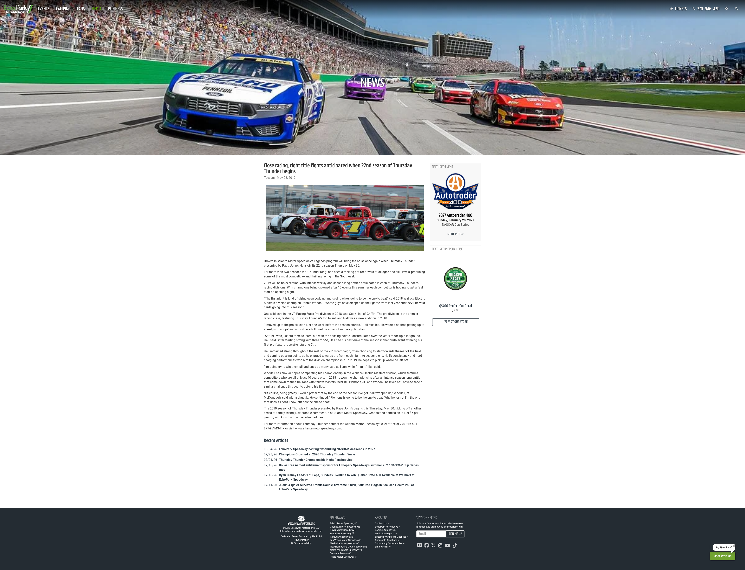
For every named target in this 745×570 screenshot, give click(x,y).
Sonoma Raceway (339, 553)
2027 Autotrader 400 (455, 215)
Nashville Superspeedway (343, 543)
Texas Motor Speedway (342, 556)
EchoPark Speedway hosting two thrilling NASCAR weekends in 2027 (327, 449)
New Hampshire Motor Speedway (347, 546)
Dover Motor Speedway (342, 529)
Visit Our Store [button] (458, 322)
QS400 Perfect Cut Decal (455, 306)
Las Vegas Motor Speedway (344, 540)
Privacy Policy (301, 539)
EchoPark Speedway (340, 533)
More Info (454, 234)
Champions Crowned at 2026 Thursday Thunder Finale (317, 454)
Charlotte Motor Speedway (344, 526)
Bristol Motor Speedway (342, 523)
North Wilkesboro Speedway (345, 549)
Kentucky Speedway (340, 536)
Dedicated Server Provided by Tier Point (301, 536)
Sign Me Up (455, 534)
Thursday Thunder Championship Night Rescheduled (316, 460)
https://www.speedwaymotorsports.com (301, 531)
